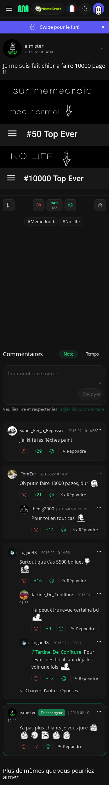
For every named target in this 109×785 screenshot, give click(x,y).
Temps (92, 354)
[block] (101, 48)
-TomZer (27, 474)
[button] (85, 9)
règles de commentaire (81, 409)
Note (68, 354)
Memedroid (42, 221)
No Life (72, 221)
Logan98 (28, 552)
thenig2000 (43, 509)
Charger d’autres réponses (52, 690)
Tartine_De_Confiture (52, 594)
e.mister (34, 45)
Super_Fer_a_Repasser (41, 430)
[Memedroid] (22, 8)
